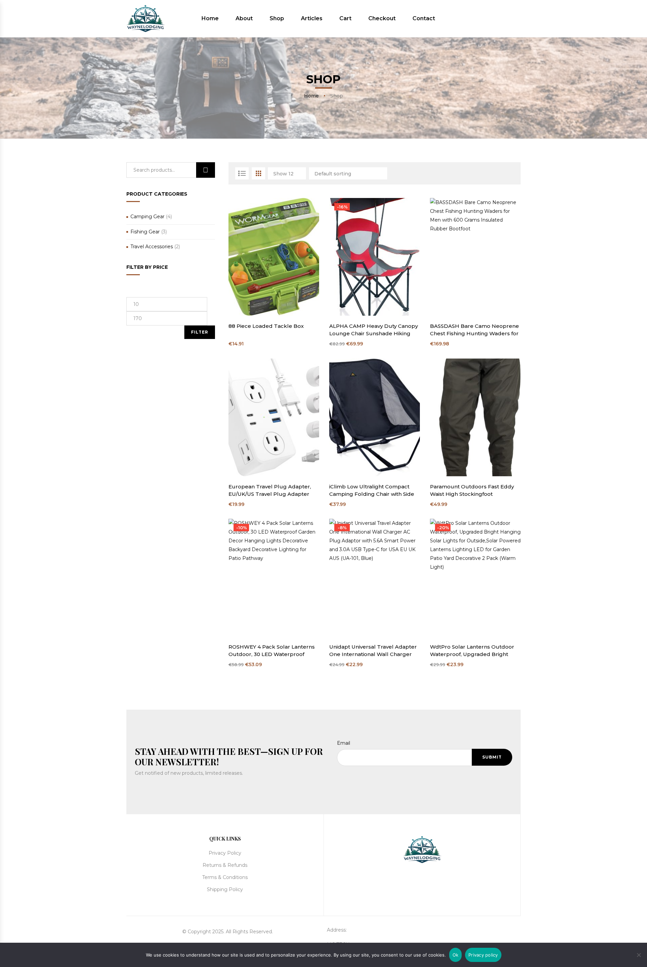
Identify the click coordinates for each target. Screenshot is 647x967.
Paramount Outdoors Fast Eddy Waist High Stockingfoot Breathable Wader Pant (472, 490)
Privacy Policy (225, 853)
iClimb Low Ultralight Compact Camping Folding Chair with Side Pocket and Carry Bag (371, 490)
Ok (456, 955)
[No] (638, 954)
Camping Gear (147, 217)
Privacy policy (483, 955)
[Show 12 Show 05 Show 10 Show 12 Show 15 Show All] (288, 173)
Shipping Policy (225, 889)
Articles (311, 18)
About (244, 18)
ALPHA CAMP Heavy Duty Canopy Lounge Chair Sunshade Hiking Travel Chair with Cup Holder (373, 330)
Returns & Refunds (225, 865)
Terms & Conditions (225, 877)
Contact (423, 18)
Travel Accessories (151, 247)
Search (205, 170)
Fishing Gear (145, 232)
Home (210, 18)
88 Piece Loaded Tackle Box (266, 326)
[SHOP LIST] (242, 173)
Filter (199, 332)
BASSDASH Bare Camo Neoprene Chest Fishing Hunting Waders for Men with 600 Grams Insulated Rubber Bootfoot (474, 330)
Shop (277, 18)
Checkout (382, 18)
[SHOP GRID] (258, 173)
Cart (345, 18)
